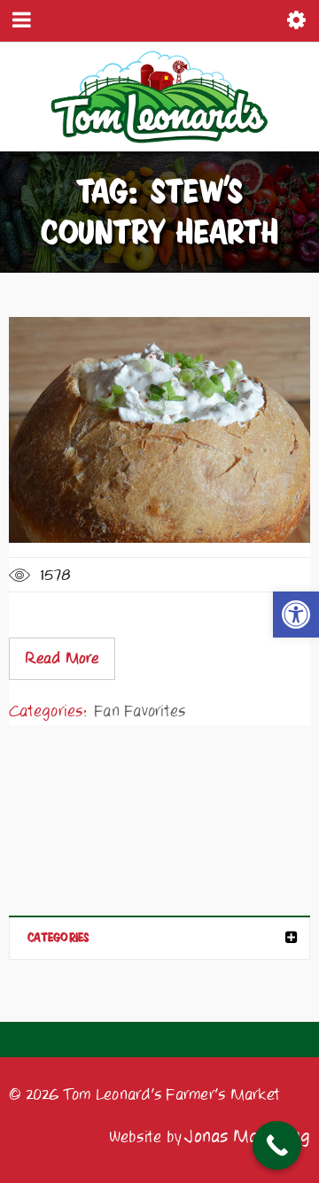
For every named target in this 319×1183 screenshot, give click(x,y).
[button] (296, 615)
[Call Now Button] (277, 1145)
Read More (61, 659)
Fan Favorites (139, 711)
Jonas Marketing (247, 1136)
